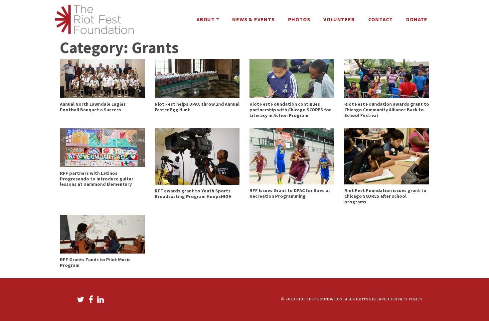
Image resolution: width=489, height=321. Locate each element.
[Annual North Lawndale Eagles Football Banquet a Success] (102, 78)
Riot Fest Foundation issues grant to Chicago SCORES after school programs (385, 196)
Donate (416, 19)
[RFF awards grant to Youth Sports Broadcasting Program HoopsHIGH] (197, 156)
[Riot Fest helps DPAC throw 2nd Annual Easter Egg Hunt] (197, 78)
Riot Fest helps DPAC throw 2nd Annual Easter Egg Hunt (197, 107)
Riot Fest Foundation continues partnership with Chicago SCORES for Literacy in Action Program (290, 109)
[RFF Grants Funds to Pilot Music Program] (102, 233)
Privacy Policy (406, 299)
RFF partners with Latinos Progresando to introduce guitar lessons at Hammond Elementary (96, 178)
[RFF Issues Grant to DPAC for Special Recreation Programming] (291, 156)
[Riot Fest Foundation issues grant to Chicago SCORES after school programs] (386, 156)
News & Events (253, 19)
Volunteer (339, 19)
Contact (380, 19)
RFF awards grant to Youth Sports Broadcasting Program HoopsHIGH (193, 193)
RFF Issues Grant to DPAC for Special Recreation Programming (289, 193)
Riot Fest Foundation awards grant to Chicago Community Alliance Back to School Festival (386, 109)
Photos (299, 19)
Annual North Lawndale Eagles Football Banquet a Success (93, 107)
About (206, 19)
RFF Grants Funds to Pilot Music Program (95, 262)
